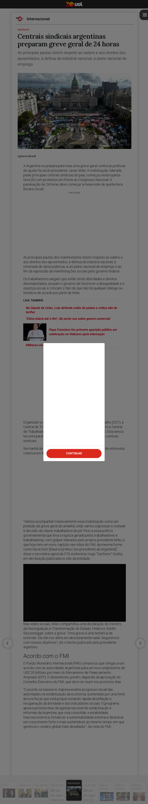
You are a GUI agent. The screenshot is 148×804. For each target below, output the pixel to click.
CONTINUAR (74, 453)
